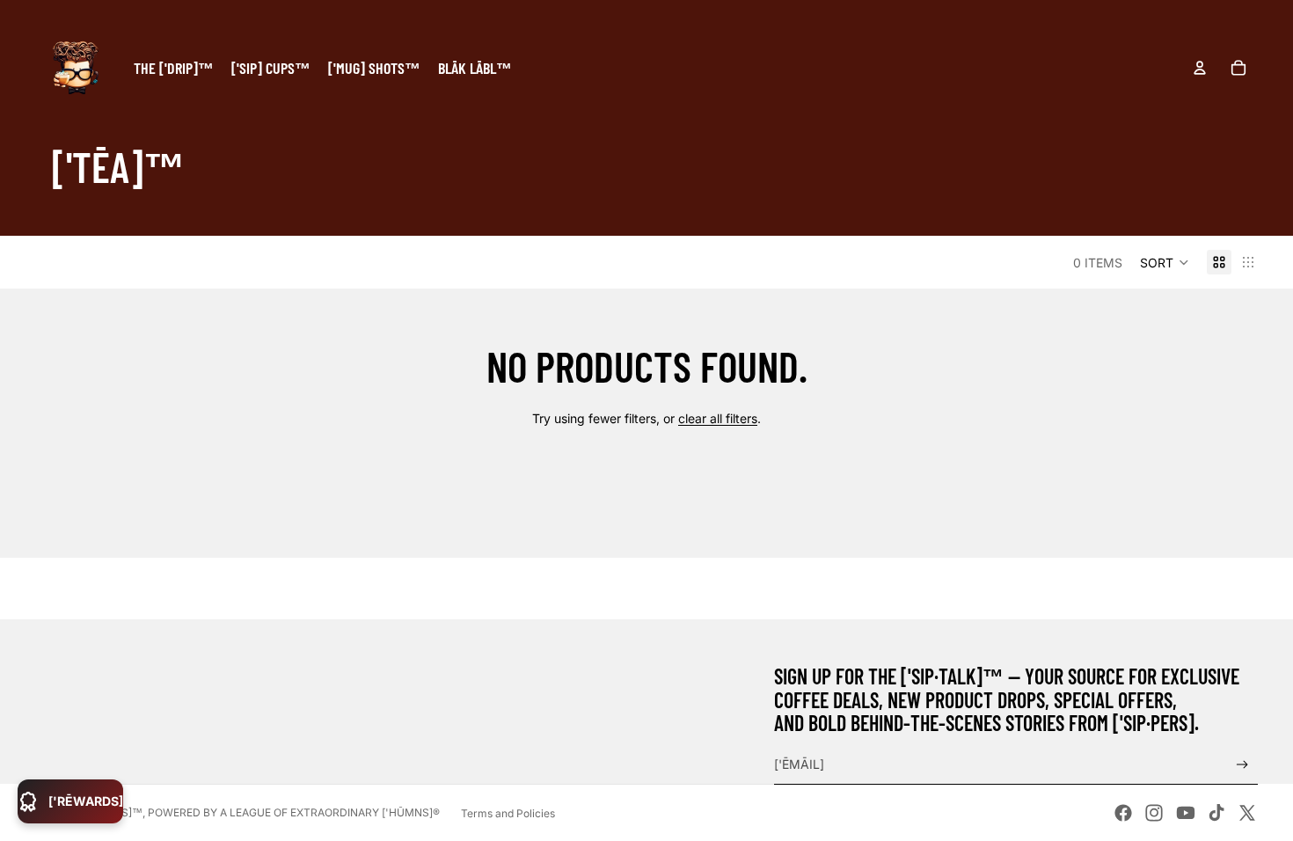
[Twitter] (1247, 812)
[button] (1164, 262)
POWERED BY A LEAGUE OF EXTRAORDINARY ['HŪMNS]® (294, 812)
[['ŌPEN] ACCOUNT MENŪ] (1199, 67)
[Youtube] (1185, 812)
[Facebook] (1123, 812)
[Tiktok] (1216, 812)
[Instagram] (1154, 812)
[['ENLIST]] (1242, 765)
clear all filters (717, 418)
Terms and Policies (508, 813)
